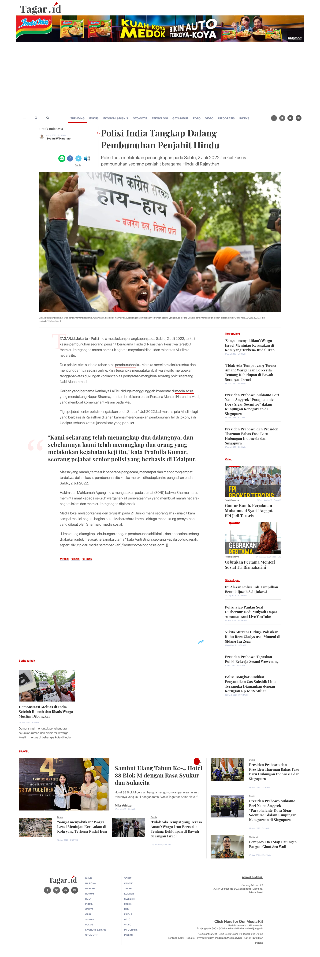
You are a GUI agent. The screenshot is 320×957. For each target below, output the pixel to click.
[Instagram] (298, 118)
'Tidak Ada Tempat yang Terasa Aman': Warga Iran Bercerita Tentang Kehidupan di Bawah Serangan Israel (250, 372)
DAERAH (90, 888)
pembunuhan (125, 365)
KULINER (129, 893)
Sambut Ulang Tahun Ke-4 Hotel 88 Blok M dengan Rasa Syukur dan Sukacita (158, 774)
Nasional (253, 837)
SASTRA (89, 919)
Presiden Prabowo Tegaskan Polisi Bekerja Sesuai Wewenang (252, 658)
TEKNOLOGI (160, 118)
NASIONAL (91, 883)
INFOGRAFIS (226, 118)
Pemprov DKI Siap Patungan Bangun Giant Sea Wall (273, 843)
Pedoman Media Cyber (228, 937)
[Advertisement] (160, 78)
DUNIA (89, 878)
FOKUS (94, 118)
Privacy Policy (205, 937)
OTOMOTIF (140, 118)
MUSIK (128, 903)
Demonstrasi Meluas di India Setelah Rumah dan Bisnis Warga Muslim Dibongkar (46, 711)
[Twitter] (282, 118)
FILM (126, 909)
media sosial (184, 391)
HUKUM (89, 893)
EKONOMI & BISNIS (115, 118)
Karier (247, 937)
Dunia (78, 165)
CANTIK (128, 883)
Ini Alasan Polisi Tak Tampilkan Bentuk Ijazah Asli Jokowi (251, 589)
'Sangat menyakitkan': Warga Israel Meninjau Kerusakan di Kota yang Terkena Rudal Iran (250, 345)
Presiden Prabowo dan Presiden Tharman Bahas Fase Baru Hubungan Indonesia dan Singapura (251, 435)
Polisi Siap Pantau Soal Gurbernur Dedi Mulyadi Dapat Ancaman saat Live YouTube (251, 611)
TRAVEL (24, 751)
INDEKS (244, 118)
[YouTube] (290, 118)
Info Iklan (258, 937)
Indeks (259, 942)
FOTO (197, 118)
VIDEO (209, 118)
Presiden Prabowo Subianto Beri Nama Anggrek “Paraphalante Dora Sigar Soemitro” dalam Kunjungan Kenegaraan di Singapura (252, 403)
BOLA (88, 898)
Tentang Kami (176, 937)
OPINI (88, 914)
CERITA (89, 909)
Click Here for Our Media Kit (238, 921)
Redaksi (190, 937)
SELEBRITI (129, 898)
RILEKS (128, 914)
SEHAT (127, 878)
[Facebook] (274, 118)
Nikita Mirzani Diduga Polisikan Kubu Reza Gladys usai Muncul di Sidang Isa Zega (252, 636)
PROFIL (89, 903)
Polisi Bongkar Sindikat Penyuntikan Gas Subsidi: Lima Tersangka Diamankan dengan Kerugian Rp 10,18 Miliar (250, 683)
